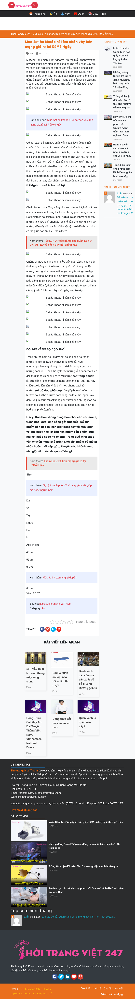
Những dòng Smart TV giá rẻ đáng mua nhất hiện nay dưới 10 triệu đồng (122, 80)
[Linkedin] (67, 976)
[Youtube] (74, 976)
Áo (55, 13)
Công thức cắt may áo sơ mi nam (62, 723)
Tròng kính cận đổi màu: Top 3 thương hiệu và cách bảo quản (122, 102)
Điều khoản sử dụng (112, 994)
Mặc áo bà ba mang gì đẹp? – (60, 577)
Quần (81, 13)
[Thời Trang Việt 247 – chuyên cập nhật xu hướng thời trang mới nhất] (23, 5)
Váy (67, 13)
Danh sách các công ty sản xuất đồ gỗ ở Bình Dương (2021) (88, 680)
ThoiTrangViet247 (21, 34)
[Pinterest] (80, 976)
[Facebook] (55, 976)
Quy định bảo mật (113, 988)
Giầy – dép (99, 13)
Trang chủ (39, 13)
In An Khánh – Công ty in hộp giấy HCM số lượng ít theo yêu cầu (121, 55)
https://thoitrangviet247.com (55, 603)
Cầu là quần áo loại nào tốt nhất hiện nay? (61, 679)
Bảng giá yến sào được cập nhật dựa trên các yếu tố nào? (122, 150)
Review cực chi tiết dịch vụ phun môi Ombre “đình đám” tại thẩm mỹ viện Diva (122, 126)
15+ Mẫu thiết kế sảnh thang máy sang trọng (35, 675)
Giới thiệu (86, 988)
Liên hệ (97, 988)
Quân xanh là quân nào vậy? (87, 722)
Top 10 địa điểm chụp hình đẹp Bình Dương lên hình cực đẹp (122, 171)
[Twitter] (61, 976)
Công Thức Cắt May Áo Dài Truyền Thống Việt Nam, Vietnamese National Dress (33, 733)
